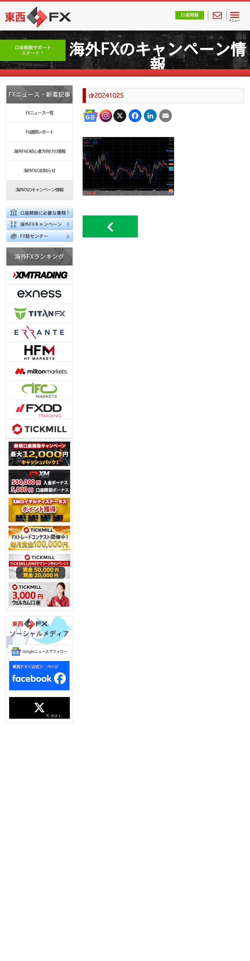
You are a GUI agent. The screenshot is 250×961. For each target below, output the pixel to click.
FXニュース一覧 (39, 113)
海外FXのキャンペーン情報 (39, 190)
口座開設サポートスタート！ (33, 50)
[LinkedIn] (150, 115)
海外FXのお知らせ (39, 170)
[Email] (165, 115)
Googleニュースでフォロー (45, 651)
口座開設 (189, 15)
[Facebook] (135, 115)
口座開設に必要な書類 (43, 213)
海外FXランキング (39, 257)
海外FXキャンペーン (41, 224)
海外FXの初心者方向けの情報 (39, 151)
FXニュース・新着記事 (39, 95)
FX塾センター (34, 236)
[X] (119, 115)
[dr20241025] (128, 193)
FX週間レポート (39, 132)
